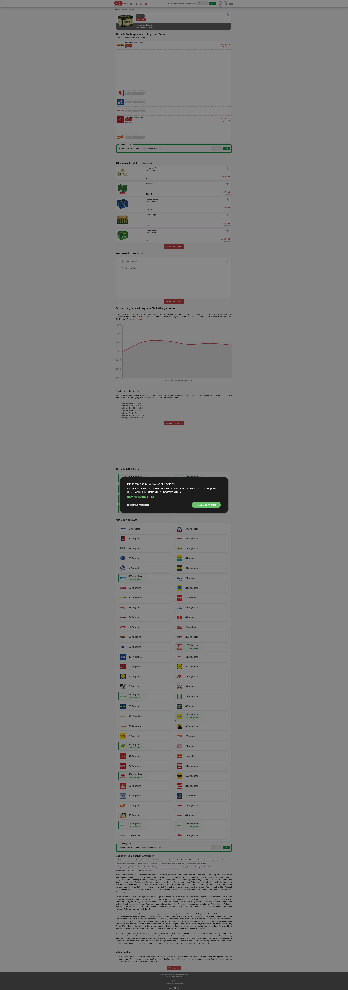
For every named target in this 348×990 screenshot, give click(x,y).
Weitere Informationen (170, 491)
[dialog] (174, 495)
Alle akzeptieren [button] (206, 505)
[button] (174, 497)
